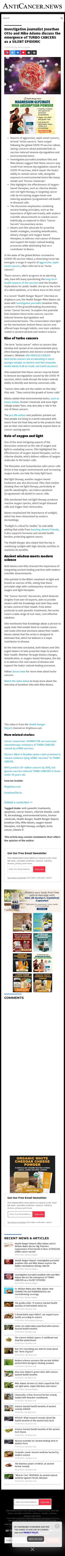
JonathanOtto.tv (13, 792)
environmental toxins (35, 815)
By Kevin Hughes (31, 1255)
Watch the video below (16, 681)
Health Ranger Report (46, 819)
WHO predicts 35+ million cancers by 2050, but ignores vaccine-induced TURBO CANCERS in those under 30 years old (32, 771)
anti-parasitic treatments (36, 808)
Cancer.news (18, 671)
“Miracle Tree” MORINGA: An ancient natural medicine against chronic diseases (36, 1476)
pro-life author (17, 415)
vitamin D (18, 829)
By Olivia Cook (31, 1309)
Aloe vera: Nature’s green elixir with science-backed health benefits (36, 1373)
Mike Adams (28, 822)
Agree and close (35, 1539)
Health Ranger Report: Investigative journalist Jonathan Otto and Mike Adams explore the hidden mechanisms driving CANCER (37, 1263)
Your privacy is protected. (16, 878)
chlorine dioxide (43, 811)
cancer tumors (24, 811)
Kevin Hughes (24, 47)
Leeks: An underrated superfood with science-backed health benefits (37, 1327)
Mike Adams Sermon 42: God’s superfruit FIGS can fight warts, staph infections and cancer (37, 1384)
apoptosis (9, 811)
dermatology (15, 815)
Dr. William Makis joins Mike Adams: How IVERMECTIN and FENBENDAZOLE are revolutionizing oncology (34, 1292)
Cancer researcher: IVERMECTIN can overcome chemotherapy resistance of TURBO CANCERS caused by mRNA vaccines (30, 745)
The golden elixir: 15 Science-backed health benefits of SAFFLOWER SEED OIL (36, 1304)
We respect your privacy (41, 1518)
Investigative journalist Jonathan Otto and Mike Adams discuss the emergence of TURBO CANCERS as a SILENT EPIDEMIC (37, 1277)
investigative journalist (29, 303)
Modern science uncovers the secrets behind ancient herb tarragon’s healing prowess (36, 1361)
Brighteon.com (12, 786)
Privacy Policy (30, 1532)
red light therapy (25, 826)
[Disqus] (32, 1039)
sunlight (40, 826)
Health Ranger (25, 819)
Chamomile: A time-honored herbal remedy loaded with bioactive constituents (36, 1396)
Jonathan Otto (12, 822)
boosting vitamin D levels (45, 529)
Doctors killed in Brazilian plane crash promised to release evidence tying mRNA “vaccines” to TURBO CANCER (32, 758)
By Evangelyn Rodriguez (34, 1321)
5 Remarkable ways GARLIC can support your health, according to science (37, 1316)
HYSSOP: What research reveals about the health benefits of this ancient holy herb (35, 1419)
